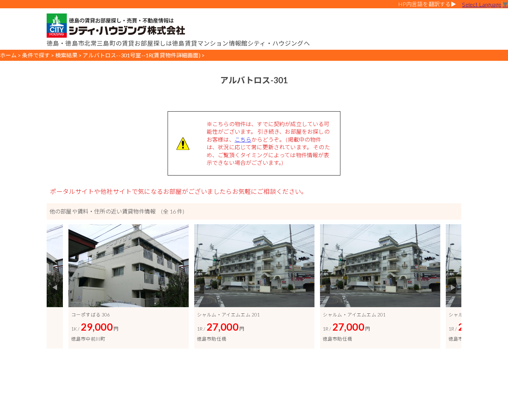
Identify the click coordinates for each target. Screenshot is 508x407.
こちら (243, 139)
